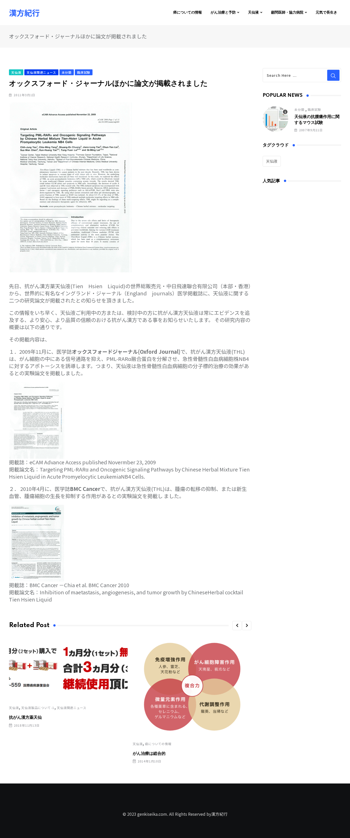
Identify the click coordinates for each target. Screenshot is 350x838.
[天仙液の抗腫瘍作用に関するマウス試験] (275, 119)
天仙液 (253, 12)
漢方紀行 (24, 12)
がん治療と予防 (223, 12)
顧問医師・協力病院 (287, 12)
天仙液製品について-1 (37, 707)
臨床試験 (314, 109)
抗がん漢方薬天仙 (25, 717)
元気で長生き (326, 12)
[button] (237, 625)
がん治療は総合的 (149, 753)
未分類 (299, 109)
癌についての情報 (187, 12)
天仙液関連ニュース (71, 707)
